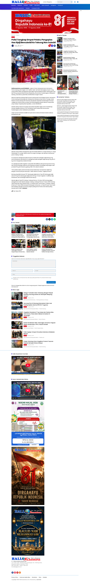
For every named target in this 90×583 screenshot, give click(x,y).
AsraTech (39, 579)
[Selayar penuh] (42, 398)
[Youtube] (17, 573)
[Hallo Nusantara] (26, 2)
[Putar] (13, 398)
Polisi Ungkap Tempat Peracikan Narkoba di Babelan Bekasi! (32, 250)
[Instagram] (15, 573)
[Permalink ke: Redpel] (12, 46)
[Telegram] (52, 219)
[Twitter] (49, 219)
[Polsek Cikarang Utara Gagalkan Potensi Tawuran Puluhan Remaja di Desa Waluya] (49, 243)
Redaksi (45, 577)
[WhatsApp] (54, 219)
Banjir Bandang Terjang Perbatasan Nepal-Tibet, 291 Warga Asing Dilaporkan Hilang (70, 58)
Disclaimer (34, 577)
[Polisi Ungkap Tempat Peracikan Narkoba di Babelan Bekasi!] (34, 243)
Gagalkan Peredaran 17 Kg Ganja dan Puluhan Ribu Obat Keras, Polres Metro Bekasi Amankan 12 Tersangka (48, 236)
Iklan (40, 577)
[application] (27, 390)
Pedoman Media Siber (25, 577)
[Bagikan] (54, 46)
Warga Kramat (60, 119)
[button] (71, 2)
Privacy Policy (14, 577)
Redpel (15, 45)
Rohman (59, 99)
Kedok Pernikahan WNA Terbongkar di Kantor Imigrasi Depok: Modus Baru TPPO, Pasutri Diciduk (18, 250)
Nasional (71, 88)
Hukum (13, 37)
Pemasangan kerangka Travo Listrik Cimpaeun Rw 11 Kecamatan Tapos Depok (67, 120)
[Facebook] (47, 219)
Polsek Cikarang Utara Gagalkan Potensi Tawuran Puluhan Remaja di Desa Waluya (48, 250)
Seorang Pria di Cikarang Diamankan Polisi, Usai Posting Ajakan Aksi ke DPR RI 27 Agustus (33, 236)
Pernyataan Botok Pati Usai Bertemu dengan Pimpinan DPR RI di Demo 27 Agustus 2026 (70, 71)
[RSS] (20, 573)
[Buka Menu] (78, 2)
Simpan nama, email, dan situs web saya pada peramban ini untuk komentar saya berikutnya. (32, 278)
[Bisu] (40, 398)
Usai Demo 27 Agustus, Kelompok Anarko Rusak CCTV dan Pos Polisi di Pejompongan (62, 92)
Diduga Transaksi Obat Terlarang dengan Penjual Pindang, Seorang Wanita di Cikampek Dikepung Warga (18, 236)
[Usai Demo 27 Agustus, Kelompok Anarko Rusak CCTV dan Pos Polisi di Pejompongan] (62, 82)
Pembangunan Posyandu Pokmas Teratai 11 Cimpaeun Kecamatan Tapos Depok (67, 112)
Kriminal (59, 88)
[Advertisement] (33, 202)
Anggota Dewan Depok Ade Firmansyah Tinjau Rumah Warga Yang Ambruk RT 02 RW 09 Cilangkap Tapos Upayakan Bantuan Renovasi (66, 101)
